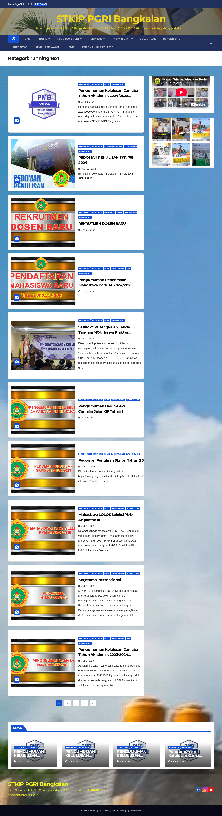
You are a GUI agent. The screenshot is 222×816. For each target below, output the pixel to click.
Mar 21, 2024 (88, 169)
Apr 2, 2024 (87, 102)
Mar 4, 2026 (126, 761)
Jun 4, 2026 (23, 761)
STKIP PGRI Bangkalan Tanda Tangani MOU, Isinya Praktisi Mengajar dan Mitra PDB (104, 332)
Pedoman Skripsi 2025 (97, 47)
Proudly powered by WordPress (95, 810)
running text (118, 84)
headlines (97, 84)
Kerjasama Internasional (99, 580)
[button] (211, 43)
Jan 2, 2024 (87, 291)
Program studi (68, 39)
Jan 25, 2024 (88, 230)
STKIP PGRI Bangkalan (111, 19)
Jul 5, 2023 (87, 661)
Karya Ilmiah (121, 39)
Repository (171, 39)
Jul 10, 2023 (88, 526)
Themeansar (136, 810)
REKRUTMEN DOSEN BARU (102, 223)
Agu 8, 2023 (88, 418)
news (106, 84)
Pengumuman (131, 146)
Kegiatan (96, 39)
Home (27, 39)
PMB (71, 47)
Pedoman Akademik (113, 146)
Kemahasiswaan (47, 47)
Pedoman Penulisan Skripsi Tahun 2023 (113, 460)
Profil (43, 39)
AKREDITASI (20, 47)
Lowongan (148, 39)
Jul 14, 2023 (88, 466)
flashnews (84, 84)
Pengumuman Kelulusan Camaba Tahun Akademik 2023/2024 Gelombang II (108, 654)
